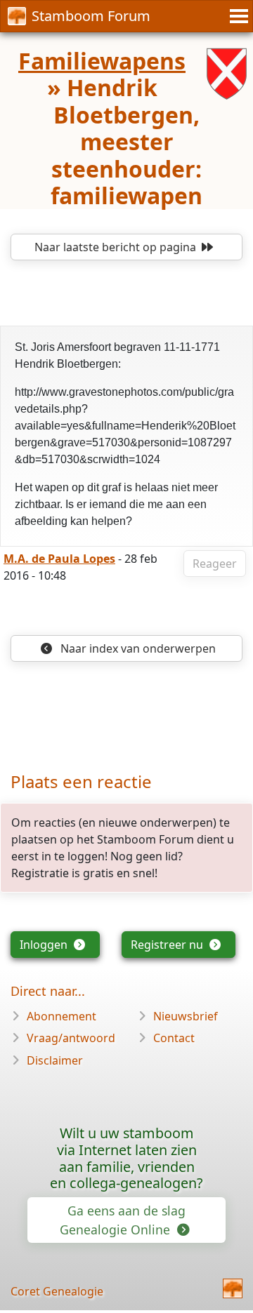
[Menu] (236, 16)
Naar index (137, 648)
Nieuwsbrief (185, 1016)
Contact (174, 1038)
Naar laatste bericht (115, 247)
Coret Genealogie (57, 1291)
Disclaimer (55, 1060)
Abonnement (61, 1016)
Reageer (215, 563)
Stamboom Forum (91, 15)
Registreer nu (168, 944)
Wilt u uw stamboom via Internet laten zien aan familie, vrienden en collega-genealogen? (126, 1158)
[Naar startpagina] (232, 1288)
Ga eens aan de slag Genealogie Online (123, 1219)
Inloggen (45, 944)
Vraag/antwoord (71, 1038)
